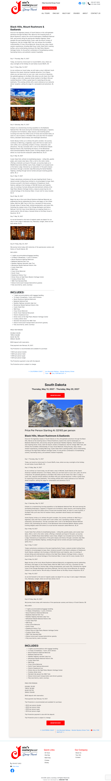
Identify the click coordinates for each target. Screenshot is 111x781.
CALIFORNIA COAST (36, 371)
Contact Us (95, 13)
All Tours (46, 13)
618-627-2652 (95, 2)
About (85, 13)
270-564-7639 (95, 4)
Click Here (15, 766)
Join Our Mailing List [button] (49, 8)
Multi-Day (66, 13)
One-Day (56, 13)
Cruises (76, 13)
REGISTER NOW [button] (55, 395)
